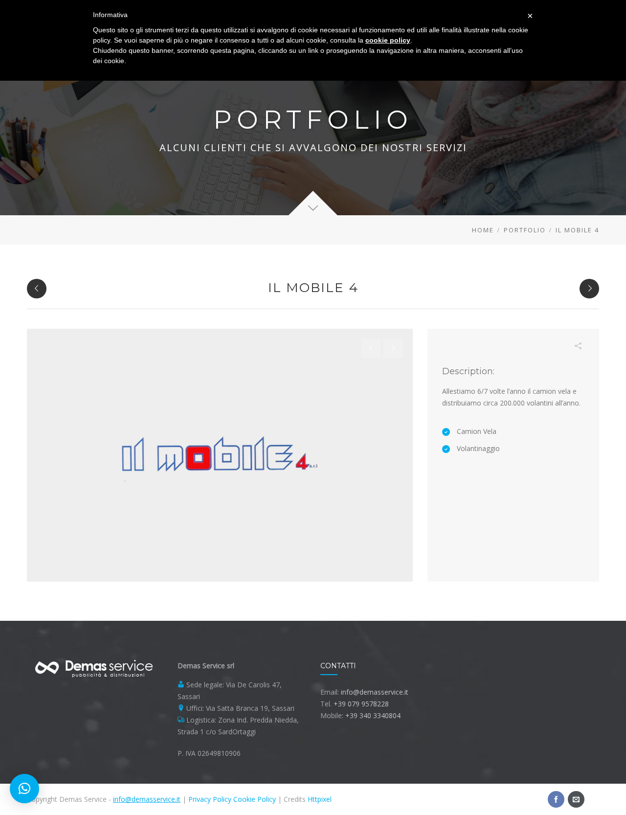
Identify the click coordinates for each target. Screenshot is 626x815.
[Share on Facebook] (504, 355)
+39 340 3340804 (373, 715)
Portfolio (525, 230)
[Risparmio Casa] (589, 288)
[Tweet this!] (519, 355)
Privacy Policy (209, 799)
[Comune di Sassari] (36, 288)
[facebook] (556, 799)
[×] (24, 788)
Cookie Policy (254, 799)
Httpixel (320, 799)
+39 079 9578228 (361, 703)
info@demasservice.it (374, 692)
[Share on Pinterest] (534, 355)
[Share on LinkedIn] (548, 355)
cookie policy (387, 40)
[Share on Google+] (563, 355)
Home (483, 230)
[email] (576, 799)
